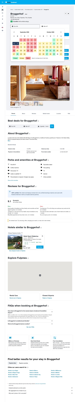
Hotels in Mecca (34, 370)
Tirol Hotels (27, 9)
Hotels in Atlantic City (35, 374)
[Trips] (2, 23)
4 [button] (31, 40)
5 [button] (43, 43)
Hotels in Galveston (13, 376)
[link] (17, 250)
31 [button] (61, 54)
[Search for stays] (2, 9)
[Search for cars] (2, 12)
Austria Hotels (17, 9)
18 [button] (31, 47)
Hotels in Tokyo (33, 376)
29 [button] (21, 54)
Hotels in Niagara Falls (56, 376)
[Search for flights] (2, 6)
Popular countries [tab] (23, 363)
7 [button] (17, 43)
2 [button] (24, 40)
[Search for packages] (2, 16)
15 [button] (21, 47)
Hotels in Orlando (34, 372)
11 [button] (31, 43)
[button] (2, 2)
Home (11, 9)
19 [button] (35, 47)
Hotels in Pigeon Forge (14, 372)
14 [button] (17, 47)
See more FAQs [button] (30, 327)
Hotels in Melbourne (56, 370)
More (9, 140)
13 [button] (14, 47)
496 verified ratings (24, 21)
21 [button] (17, 50)
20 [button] (14, 50)
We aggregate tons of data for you (17, 390)
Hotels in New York (13, 374)
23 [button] (24, 50)
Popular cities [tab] (12, 363)
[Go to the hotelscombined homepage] (11, 2)
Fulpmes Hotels (37, 9)
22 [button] (21, 50)
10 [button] (28, 43)
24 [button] (28, 50)
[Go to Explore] (2, 19)
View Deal (39, 247)
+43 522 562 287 (14, 19)
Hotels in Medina (55, 372)
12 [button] (35, 43)
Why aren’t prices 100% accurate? (17, 393)
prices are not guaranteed (40, 383)
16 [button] (24, 47)
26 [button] (35, 50)
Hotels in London (55, 374)
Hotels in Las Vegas (13, 370)
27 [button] (14, 54)
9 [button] (24, 43)
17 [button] (28, 47)
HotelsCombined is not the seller (17, 388)
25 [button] (31, 50)
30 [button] (24, 54)
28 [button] (17, 54)
